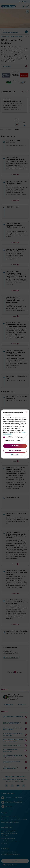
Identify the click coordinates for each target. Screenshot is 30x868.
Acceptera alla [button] (15, 446)
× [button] (25, 412)
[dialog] (15, 434)
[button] (15, 455)
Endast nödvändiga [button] (15, 450)
